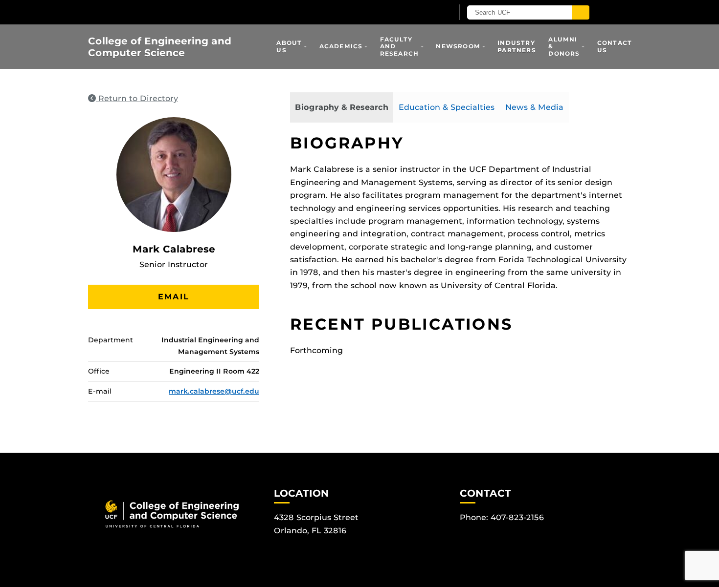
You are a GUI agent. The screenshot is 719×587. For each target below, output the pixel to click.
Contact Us (614, 46)
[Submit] (580, 12)
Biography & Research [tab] (341, 107)
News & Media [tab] (534, 107)
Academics (341, 46)
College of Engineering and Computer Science (159, 47)
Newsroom (458, 46)
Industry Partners (516, 46)
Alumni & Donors (564, 46)
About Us (289, 46)
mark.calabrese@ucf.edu (214, 391)
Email (173, 296)
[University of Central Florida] (202, 12)
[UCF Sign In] (421, 12)
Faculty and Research (399, 46)
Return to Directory (137, 98)
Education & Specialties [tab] (446, 107)
